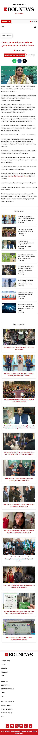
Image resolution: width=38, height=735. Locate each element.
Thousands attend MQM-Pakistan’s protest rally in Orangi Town (25, 231)
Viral (3, 676)
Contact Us (5, 685)
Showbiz (4, 668)
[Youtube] (21, 726)
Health (3, 664)
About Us (4, 681)
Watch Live (19, 14)
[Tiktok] (30, 726)
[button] (14, 61)
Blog (2, 716)
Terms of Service (7, 709)
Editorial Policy (7, 713)
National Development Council (18, 176)
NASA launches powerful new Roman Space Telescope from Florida (25, 282)
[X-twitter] (17, 726)
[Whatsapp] (7, 726)
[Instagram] (26, 726)
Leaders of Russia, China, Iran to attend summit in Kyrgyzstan (25, 294)
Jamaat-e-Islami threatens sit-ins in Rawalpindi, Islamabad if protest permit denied (19, 559)
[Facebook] (12, 726)
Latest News (5, 661)
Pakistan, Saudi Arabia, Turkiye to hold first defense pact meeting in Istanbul (26, 218)
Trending (4, 672)
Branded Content (7, 702)
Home (3, 35)
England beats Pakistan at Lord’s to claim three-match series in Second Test (26, 256)
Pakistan (9, 35)
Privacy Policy (6, 705)
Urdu (3, 692)
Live (2, 696)
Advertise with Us (7, 689)
